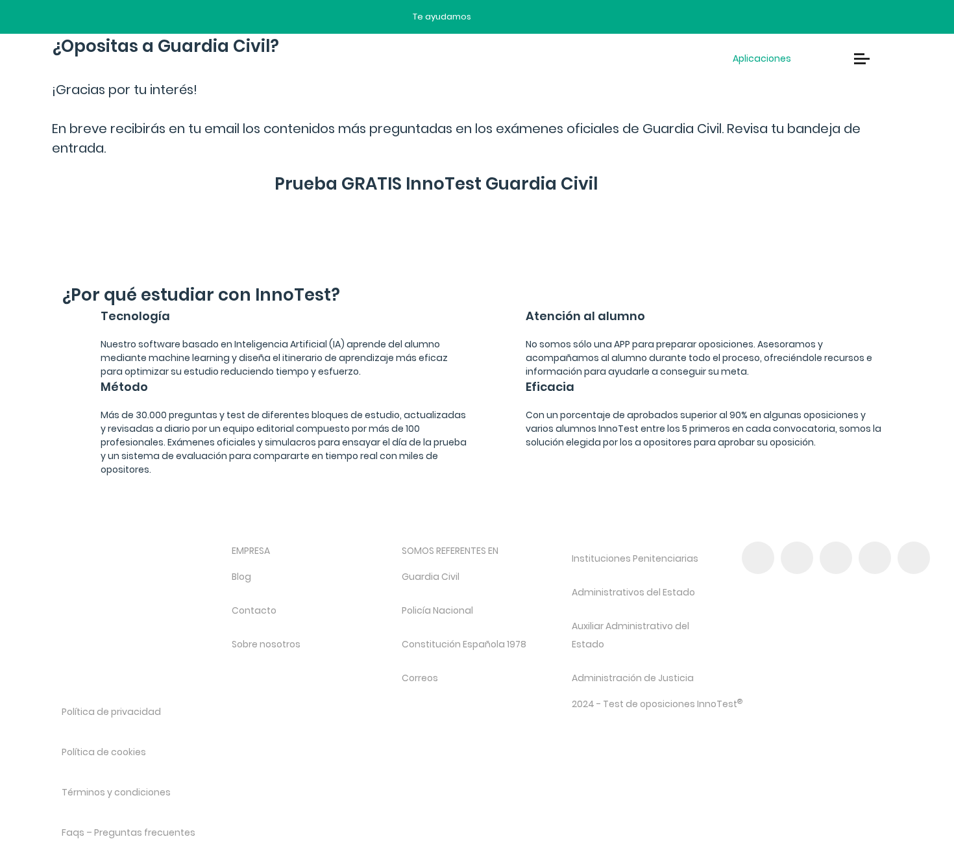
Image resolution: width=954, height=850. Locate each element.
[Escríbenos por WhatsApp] (536, 16)
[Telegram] (914, 558)
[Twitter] (797, 558)
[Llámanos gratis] (514, 17)
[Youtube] (875, 558)
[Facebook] (758, 558)
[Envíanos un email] (490, 17)
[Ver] (424, 257)
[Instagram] (836, 558)
